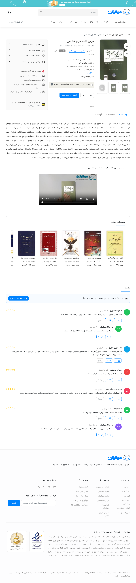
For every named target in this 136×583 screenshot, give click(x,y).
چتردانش (89, 540)
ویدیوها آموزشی (82, 22)
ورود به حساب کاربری (18, 298)
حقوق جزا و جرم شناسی (114, 34)
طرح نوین (56, 540)
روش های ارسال (81, 496)
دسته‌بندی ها (120, 22)
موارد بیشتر (88, 73)
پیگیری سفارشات (80, 500)
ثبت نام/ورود (14, 22)
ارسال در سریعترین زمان (31, 44)
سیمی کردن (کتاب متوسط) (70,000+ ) (71, 84)
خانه (128, 34)
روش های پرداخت (81, 491)
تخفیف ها (100, 22)
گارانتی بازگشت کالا (33, 56)
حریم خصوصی (103, 491)
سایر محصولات (124, 512)
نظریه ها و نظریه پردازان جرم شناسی (49, 260)
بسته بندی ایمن (34, 50)
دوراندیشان (74, 540)
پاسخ (100, 320)
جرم (91, 106)
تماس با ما (53, 22)
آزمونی (127, 487)
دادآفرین (82, 540)
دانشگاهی (126, 491)
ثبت (14, 503)
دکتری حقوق (86, 552)
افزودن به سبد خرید (69, 95)
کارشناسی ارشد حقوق (101, 552)
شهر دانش (121, 544)
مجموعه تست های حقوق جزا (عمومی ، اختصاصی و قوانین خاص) (27, 260)
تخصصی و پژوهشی (126, 502)
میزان (113, 540)
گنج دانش (102, 540)
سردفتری (53, 548)
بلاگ (67, 22)
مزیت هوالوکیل (103, 496)
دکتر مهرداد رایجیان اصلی (77, 60)
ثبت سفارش (83, 487)
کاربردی (127, 496)
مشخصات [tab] (110, 114)
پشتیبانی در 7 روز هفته (31, 62)
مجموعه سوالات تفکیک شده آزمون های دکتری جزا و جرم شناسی (93, 260)
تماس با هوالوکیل (105, 506)
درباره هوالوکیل (103, 500)
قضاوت (60, 548)
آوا (115, 544)
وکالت (66, 548)
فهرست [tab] (98, 114)
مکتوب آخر (83, 63)
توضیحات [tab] (123, 114)
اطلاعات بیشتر (34, 106)
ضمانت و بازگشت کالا (79, 505)
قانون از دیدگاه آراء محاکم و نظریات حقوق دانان (115, 260)
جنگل (95, 540)
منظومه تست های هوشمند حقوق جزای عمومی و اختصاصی (71, 260)
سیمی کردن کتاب (104, 514)
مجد (108, 540)
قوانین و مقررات (123, 508)
